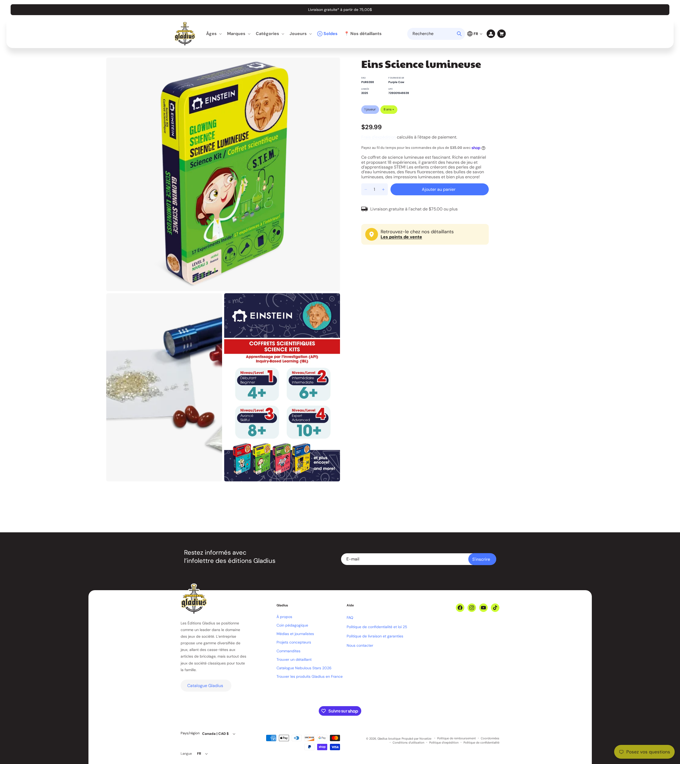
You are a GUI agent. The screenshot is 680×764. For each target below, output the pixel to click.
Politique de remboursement (456, 738)
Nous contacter (360, 645)
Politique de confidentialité (481, 742)
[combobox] (436, 34)
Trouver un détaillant (294, 659)
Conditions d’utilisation (408, 742)
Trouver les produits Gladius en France (310, 676)
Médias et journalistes (295, 633)
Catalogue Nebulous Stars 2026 (304, 668)
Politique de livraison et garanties (375, 636)
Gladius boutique (389, 738)
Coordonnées (490, 738)
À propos (284, 616)
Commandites (288, 651)
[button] (213, 34)
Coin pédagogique (292, 625)
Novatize (425, 738)
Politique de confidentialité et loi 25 (377, 626)
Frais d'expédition (378, 137)
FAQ (350, 617)
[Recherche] (459, 34)
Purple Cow (396, 82)
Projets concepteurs (294, 642)
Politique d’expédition (443, 742)
